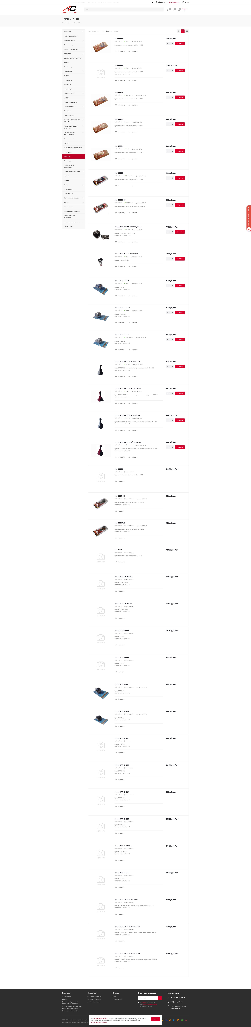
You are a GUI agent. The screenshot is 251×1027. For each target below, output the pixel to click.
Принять (155, 1019)
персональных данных (150, 1004)
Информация (92, 993)
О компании (66, 996)
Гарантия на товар (93, 1002)
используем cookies (100, 1018)
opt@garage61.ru (176, 1002)
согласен (143, 1002)
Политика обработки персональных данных (70, 1002)
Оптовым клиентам (94, 996)
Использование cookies (70, 1011)
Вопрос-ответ (118, 999)
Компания (66, 993)
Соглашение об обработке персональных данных (71, 1007)
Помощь (116, 993)
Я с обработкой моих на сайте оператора (148, 1004)
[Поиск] (161, 9)
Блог (114, 996)
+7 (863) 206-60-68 (178, 997)
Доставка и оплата (94, 999)
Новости (65, 999)
